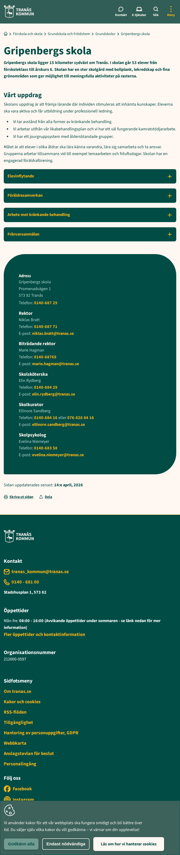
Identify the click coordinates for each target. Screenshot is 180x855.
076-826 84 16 (80, 418)
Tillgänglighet (18, 722)
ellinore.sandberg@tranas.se (58, 425)
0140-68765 (45, 357)
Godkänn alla (21, 844)
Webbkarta (15, 743)
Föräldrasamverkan (25, 195)
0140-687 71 (45, 327)
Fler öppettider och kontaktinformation (44, 634)
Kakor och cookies (22, 702)
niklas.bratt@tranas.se (53, 333)
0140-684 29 (45, 387)
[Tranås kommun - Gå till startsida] (19, 11)
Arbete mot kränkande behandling (39, 215)
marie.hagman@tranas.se (55, 364)
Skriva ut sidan (21, 496)
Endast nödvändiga (65, 844)
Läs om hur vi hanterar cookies (129, 844)
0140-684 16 (45, 418)
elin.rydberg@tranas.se (53, 394)
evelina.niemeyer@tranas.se (58, 455)
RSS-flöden (15, 712)
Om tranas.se (17, 691)
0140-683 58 (45, 448)
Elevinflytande (21, 176)
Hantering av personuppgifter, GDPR (41, 733)
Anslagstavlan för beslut (29, 753)
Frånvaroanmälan (23, 234)
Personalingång (20, 764)
